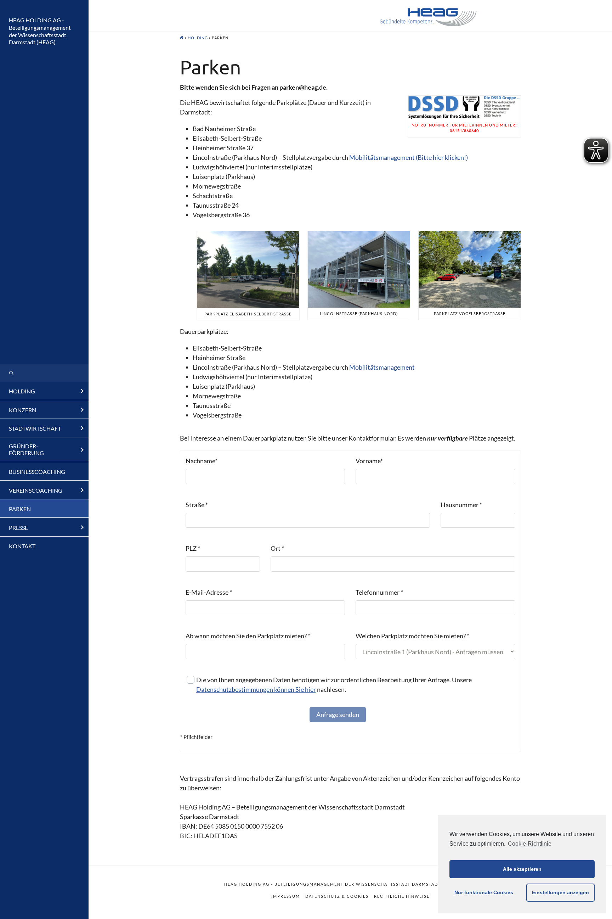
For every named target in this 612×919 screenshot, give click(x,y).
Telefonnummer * (379, 592)
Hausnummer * (461, 505)
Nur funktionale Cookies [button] (483, 892)
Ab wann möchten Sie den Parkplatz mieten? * (248, 636)
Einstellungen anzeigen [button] (560, 892)
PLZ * (193, 548)
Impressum (285, 896)
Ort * (277, 548)
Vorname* (369, 461)
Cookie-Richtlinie (529, 844)
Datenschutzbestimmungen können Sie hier (256, 689)
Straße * (197, 505)
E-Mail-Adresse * (209, 592)
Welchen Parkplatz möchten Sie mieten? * (412, 636)
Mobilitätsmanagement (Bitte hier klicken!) (408, 157)
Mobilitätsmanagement (382, 367)
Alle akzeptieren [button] (522, 869)
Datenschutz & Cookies (337, 896)
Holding (198, 37)
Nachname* (201, 461)
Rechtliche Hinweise (402, 896)
